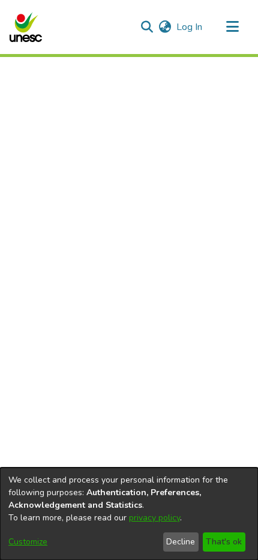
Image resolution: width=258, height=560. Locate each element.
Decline (180, 541)
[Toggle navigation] (232, 27)
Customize (27, 541)
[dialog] (129, 514)
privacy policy (154, 517)
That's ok (224, 541)
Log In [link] (189, 27)
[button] (25, 27)
